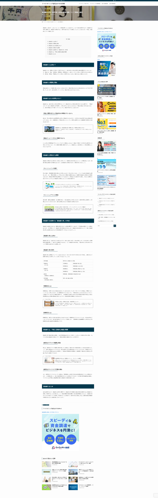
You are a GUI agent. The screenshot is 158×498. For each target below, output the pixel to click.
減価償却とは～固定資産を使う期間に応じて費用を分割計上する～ (70, 127)
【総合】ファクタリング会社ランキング (106, 198)
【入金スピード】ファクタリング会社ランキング (107, 201)
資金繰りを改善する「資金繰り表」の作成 (58, 49)
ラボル (98, 59)
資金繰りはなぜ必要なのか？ (55, 45)
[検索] (115, 0)
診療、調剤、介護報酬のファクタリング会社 (107, 218)
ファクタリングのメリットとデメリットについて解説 (67, 184)
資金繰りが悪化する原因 (54, 47)
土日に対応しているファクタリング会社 (106, 214)
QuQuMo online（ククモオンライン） (50, 412)
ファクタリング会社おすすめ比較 (53, 3)
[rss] (113, 0)
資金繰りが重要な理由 (54, 43)
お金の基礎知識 (45, 14)
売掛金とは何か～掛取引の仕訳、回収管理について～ (67, 301)
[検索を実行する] (115, 226)
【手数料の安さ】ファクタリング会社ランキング (107, 205)
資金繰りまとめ (52, 53)
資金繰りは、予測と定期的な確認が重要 (58, 51)
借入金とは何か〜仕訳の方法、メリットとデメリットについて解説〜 (70, 207)
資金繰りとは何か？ (53, 41)
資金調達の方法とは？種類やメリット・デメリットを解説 (68, 358)
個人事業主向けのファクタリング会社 (106, 221)
